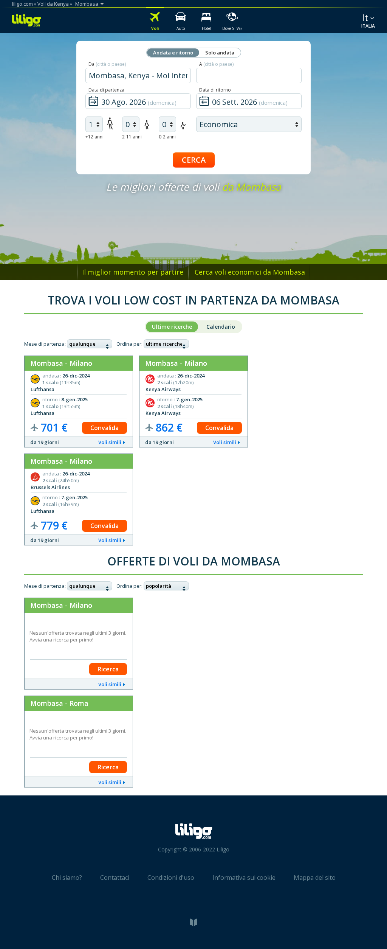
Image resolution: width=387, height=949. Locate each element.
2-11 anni (132, 137)
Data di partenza (106, 90)
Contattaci (114, 877)
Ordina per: (129, 343)
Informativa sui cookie (244, 877)
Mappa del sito (315, 877)
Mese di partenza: (45, 343)
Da (107, 64)
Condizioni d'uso (170, 877)
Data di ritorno (215, 90)
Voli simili (109, 442)
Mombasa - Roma (59, 703)
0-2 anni (167, 137)
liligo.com (22, 3)
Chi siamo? (67, 877)
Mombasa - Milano (61, 363)
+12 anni (94, 137)
